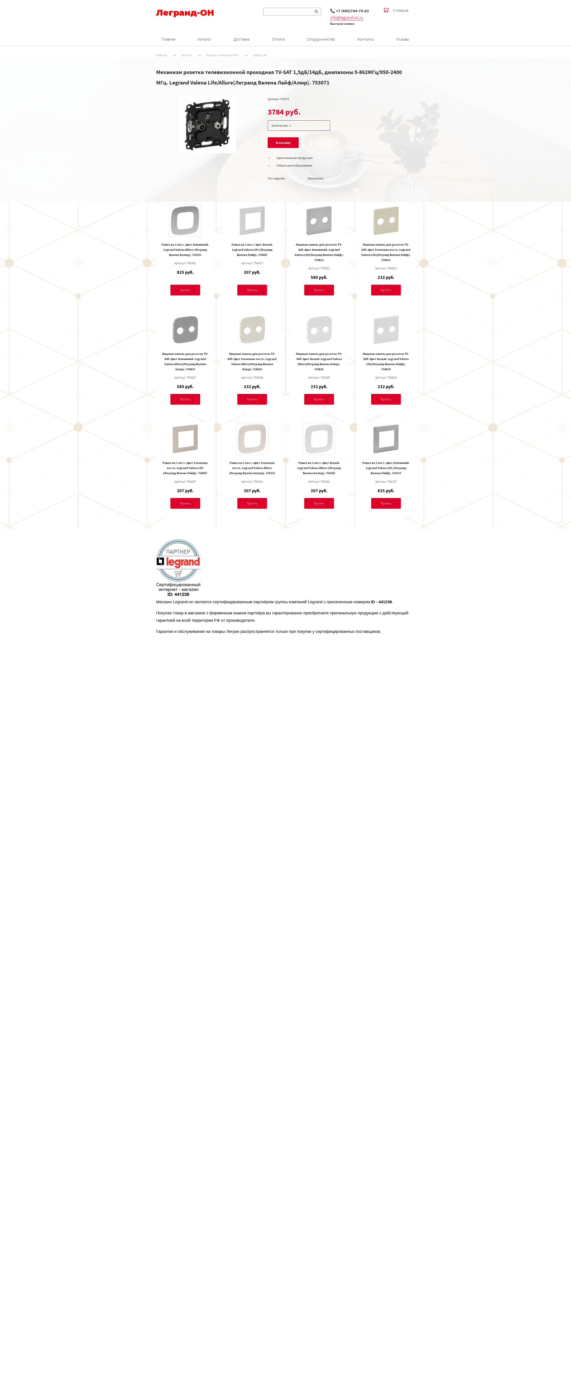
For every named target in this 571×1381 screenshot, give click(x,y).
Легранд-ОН (185, 13)
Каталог (204, 39)
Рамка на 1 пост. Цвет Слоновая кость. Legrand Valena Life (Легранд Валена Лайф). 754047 (185, 468)
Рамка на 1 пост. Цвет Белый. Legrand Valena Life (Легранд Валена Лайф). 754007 (252, 250)
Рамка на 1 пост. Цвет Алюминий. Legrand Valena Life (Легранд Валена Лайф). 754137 (386, 468)
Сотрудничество (321, 39)
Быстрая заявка (342, 23)
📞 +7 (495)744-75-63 (349, 10)
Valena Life (260, 55)
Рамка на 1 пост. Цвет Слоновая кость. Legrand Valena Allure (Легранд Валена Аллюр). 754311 (252, 468)
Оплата (278, 39)
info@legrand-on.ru (346, 17)
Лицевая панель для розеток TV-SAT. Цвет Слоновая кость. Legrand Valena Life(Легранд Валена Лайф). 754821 (385, 252)
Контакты (365, 39)
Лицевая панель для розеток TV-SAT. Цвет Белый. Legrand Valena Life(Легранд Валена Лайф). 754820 (386, 361)
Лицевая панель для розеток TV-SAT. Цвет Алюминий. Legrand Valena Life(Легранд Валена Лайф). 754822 (318, 252)
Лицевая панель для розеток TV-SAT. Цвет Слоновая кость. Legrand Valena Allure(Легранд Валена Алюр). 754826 (252, 361)
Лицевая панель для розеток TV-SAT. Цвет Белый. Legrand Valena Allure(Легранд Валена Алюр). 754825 (319, 361)
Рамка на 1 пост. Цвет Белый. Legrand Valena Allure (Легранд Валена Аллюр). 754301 (319, 468)
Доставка (242, 39)
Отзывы (402, 39)
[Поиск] (316, 11)
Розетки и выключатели (222, 55)
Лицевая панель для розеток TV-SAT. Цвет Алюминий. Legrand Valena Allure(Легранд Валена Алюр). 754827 (185, 361)
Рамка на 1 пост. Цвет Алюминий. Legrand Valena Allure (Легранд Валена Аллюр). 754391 (185, 250)
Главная (169, 39)
